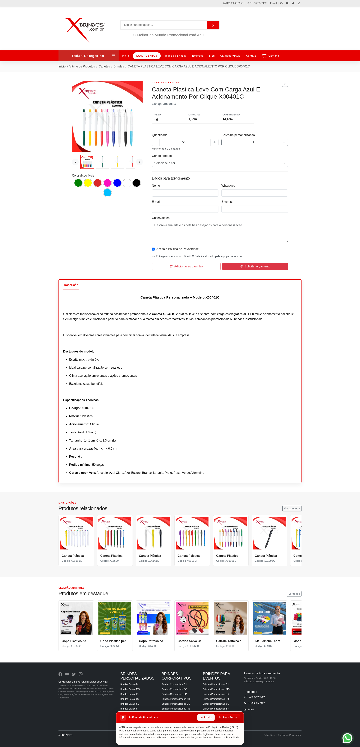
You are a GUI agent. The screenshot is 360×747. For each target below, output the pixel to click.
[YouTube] (285, 3)
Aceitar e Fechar (228, 717)
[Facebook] (280, 3)
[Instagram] (297, 3)
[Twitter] (291, 3)
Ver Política (206, 717)
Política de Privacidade (226, 737)
